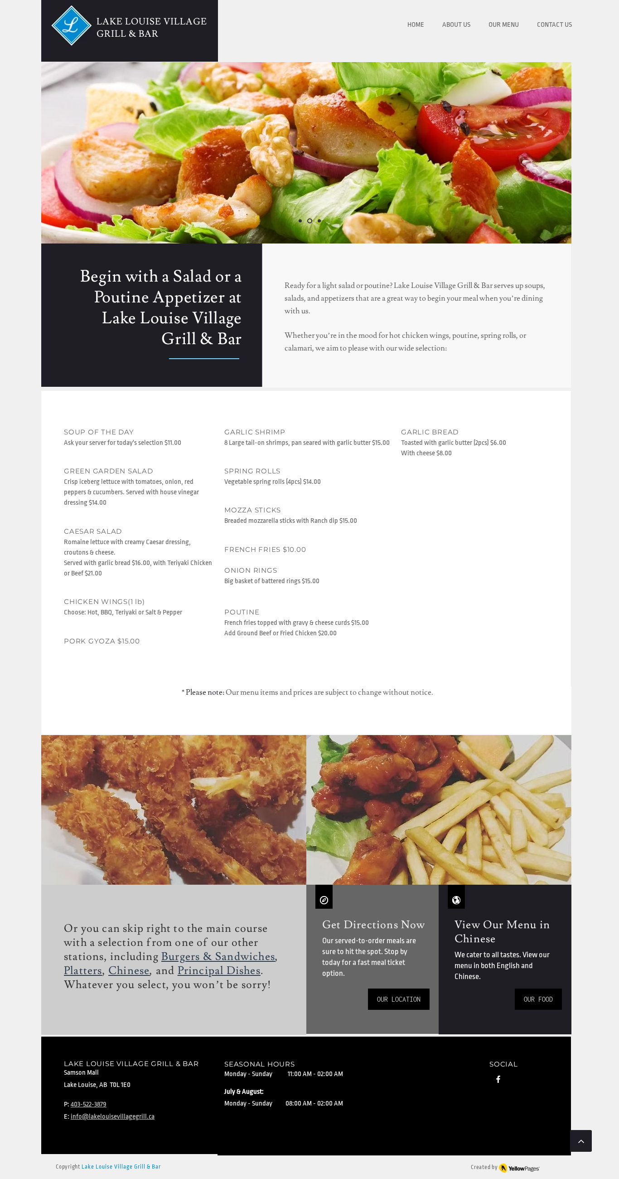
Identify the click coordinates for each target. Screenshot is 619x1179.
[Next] (570, 152)
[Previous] (49, 152)
